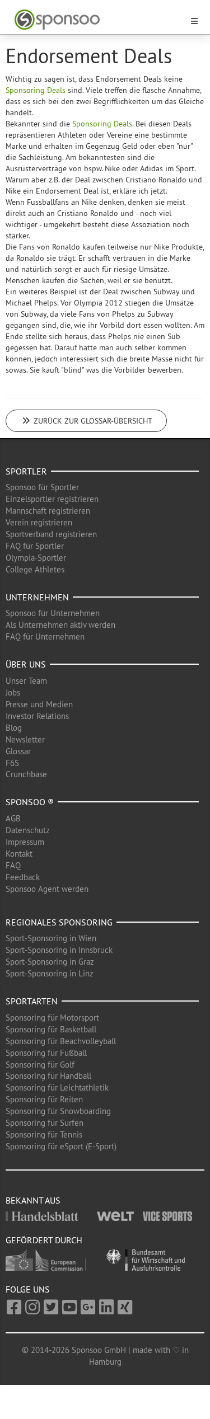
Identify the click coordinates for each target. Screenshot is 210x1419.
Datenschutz (28, 830)
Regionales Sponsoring (59, 922)
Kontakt (19, 853)
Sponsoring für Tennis (44, 1134)
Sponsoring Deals (36, 90)
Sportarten (32, 1001)
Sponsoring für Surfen (44, 1122)
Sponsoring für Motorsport (52, 1017)
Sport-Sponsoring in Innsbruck (59, 950)
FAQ (13, 865)
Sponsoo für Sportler (42, 487)
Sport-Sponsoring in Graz (50, 961)
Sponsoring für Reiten (44, 1099)
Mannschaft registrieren (48, 510)
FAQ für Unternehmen (45, 636)
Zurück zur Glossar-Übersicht (91, 421)
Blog (14, 727)
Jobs (13, 692)
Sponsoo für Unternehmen (53, 613)
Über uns (26, 664)
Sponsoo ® (30, 801)
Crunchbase (26, 774)
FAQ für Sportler (35, 546)
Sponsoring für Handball (48, 1075)
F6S (12, 763)
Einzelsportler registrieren (52, 499)
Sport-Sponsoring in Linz (50, 973)
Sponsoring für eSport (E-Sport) (61, 1146)
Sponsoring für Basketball (51, 1029)
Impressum (25, 842)
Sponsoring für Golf (40, 1064)
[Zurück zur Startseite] (98, 19)
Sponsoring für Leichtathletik (57, 1087)
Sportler (26, 471)
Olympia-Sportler (36, 557)
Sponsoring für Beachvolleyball (61, 1041)
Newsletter (25, 739)
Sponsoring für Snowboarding (58, 1111)
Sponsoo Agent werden (47, 889)
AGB (13, 818)
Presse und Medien (39, 704)
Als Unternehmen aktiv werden (60, 624)
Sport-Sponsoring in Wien (51, 938)
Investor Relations (37, 716)
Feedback (23, 877)
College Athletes (35, 569)
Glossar (18, 751)
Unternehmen (37, 597)
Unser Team (26, 680)
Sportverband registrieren (51, 534)
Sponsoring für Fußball (46, 1052)
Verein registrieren (39, 522)
